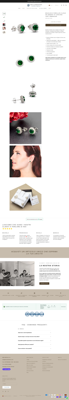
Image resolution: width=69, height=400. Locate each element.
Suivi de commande (46, 370)
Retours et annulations (62, 359)
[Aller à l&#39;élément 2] (4, 17)
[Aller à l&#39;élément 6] (4, 31)
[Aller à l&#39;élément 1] (4, 13)
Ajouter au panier (56, 21)
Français (56, 5)
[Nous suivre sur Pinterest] (8, 391)
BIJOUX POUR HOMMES (31, 366)
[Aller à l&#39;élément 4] (4, 24)
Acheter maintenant (55, 25)
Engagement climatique (46, 359)
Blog (50, 8)
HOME (19, 8)
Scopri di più (44, 283)
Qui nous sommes (43, 8)
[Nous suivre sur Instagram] (5, 391)
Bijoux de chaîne (30, 365)
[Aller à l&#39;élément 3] (4, 21)
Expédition (44, 368)
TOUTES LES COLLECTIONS (32, 8)
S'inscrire (6, 387)
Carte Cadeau (29, 368)
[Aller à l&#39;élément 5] (4, 28)
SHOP (23, 8)
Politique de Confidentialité (47, 366)
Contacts (44, 361)
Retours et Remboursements (47, 363)
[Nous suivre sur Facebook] (2, 391)
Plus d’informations (63, 306)
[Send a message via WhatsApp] (67, 398)
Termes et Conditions (46, 365)
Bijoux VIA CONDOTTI (31, 363)
